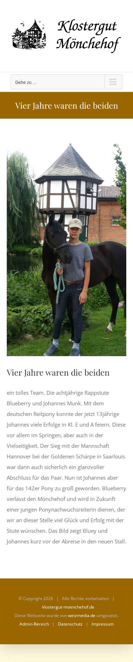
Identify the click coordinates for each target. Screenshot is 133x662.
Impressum (103, 624)
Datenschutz (70, 624)
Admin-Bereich (34, 624)
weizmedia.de (81, 615)
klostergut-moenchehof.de (68, 607)
